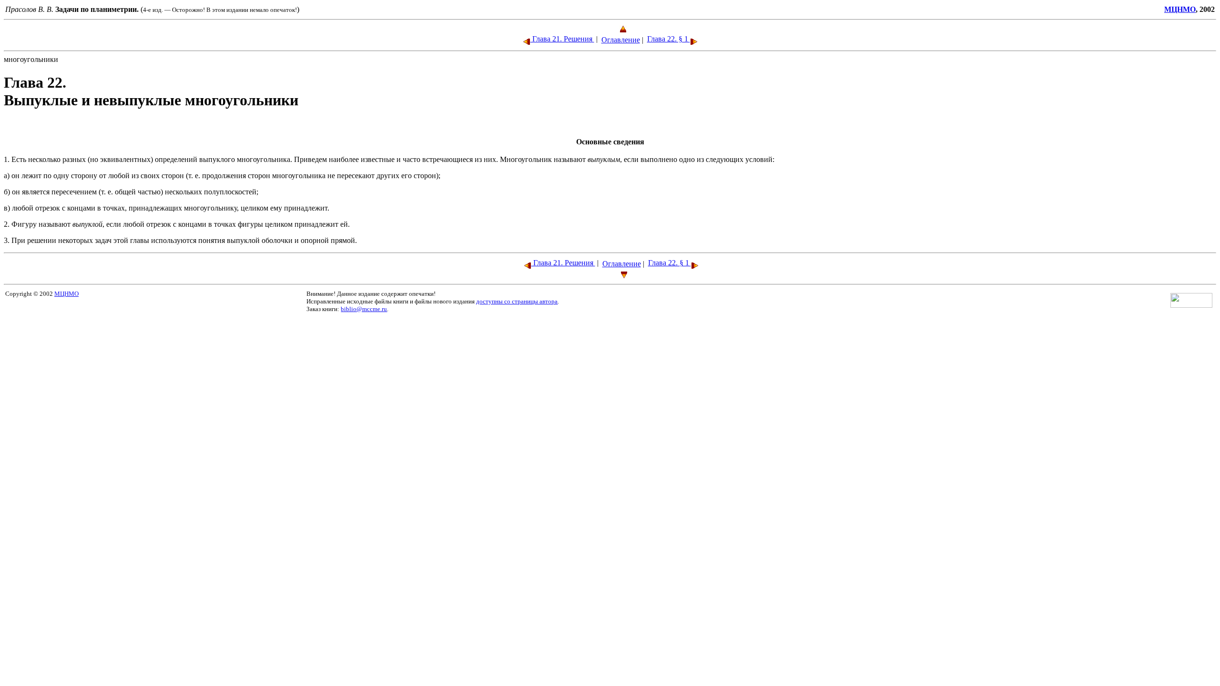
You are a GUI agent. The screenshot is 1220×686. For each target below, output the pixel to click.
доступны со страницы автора (517, 301)
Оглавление (620, 40)
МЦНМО (1180, 9)
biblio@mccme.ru (364, 309)
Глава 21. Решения (562, 39)
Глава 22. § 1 (668, 39)
